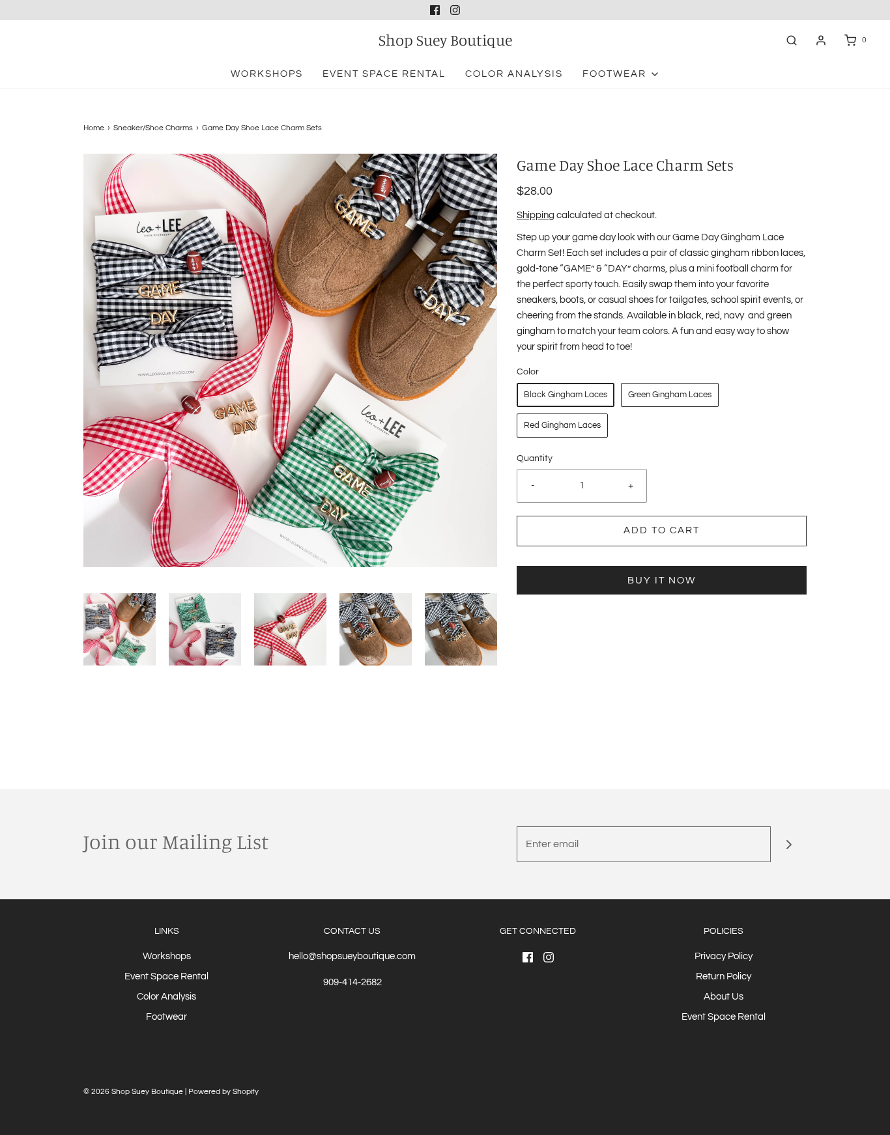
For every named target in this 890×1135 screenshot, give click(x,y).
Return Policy (723, 976)
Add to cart (662, 530)
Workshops (267, 74)
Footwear (166, 1017)
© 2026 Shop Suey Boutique (133, 1091)
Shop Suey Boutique (445, 40)
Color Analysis (514, 74)
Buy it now (661, 580)
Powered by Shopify (223, 1091)
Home (93, 128)
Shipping (535, 215)
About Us (723, 997)
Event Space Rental (384, 74)
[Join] (789, 844)
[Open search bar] (791, 40)
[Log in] (821, 40)
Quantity (535, 458)
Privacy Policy (724, 956)
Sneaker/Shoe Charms (153, 128)
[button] (119, 629)
